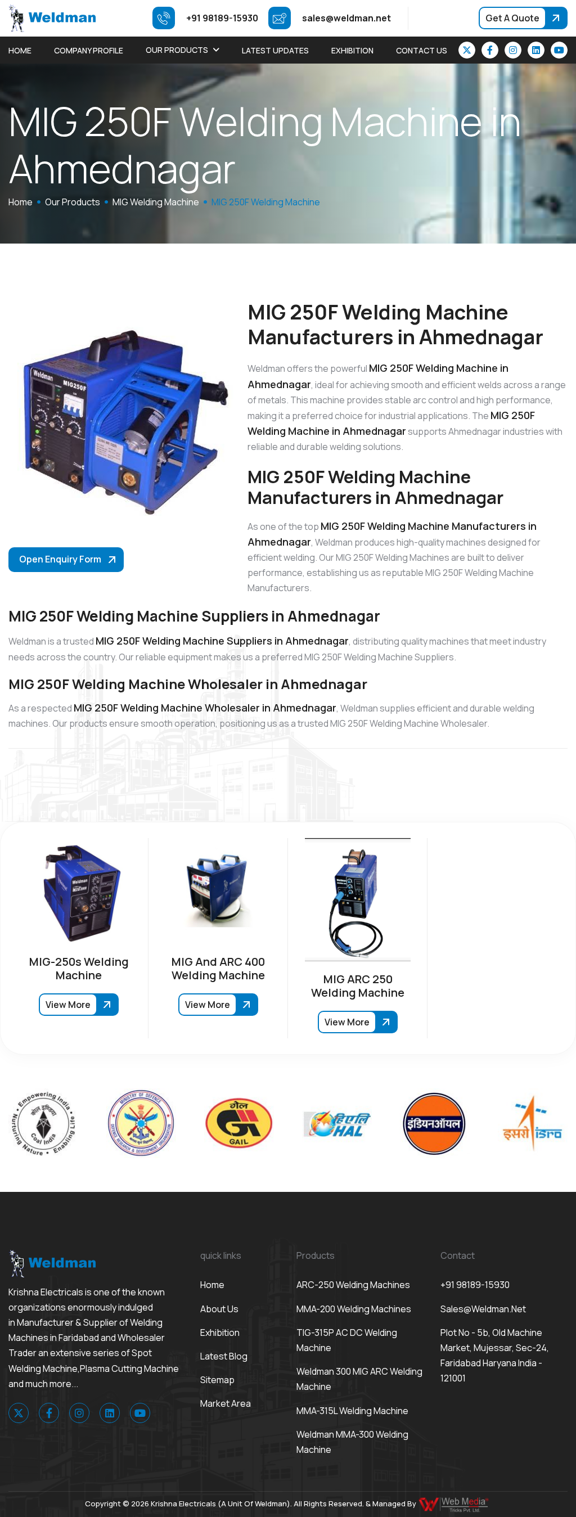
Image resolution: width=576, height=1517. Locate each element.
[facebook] (490, 50)
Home (20, 50)
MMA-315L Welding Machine (352, 1411)
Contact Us (421, 50)
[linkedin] (536, 50)
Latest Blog (224, 1356)
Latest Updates (275, 50)
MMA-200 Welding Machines (353, 1309)
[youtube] (559, 50)
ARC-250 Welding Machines (353, 1285)
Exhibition (352, 50)
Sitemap (217, 1380)
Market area (225, 1403)
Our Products (177, 49)
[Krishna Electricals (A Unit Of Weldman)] (52, 17)
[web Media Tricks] (454, 1503)
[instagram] (513, 50)
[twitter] (466, 50)
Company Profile (88, 50)
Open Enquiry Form (60, 559)
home (20, 202)
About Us (219, 1309)
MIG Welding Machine (155, 202)
